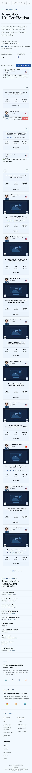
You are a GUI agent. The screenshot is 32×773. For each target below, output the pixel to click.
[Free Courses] (6, 3)
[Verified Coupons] (3, 3)
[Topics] (10, 3)
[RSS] (26, 680)
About (5, 745)
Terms (5, 758)
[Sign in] (29, 3)
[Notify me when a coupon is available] (5, 170)
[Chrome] (7, 704)
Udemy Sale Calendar (6, 736)
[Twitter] (13, 680)
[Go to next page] (21, 571)
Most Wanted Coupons (7, 728)
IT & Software (12, 41)
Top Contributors (8, 732)
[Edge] (25, 704)
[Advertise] (25, 3)
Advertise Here (22, 725)
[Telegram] (6, 680)
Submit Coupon (22, 731)
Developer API (22, 728)
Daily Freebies (7, 725)
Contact (5, 749)
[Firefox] (16, 704)
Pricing (20, 721)
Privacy (5, 755)
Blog (4, 721)
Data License (7, 752)
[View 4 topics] (27, 87)
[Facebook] (19, 680)
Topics (3, 41)
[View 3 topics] (27, 545)
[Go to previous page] (10, 571)
